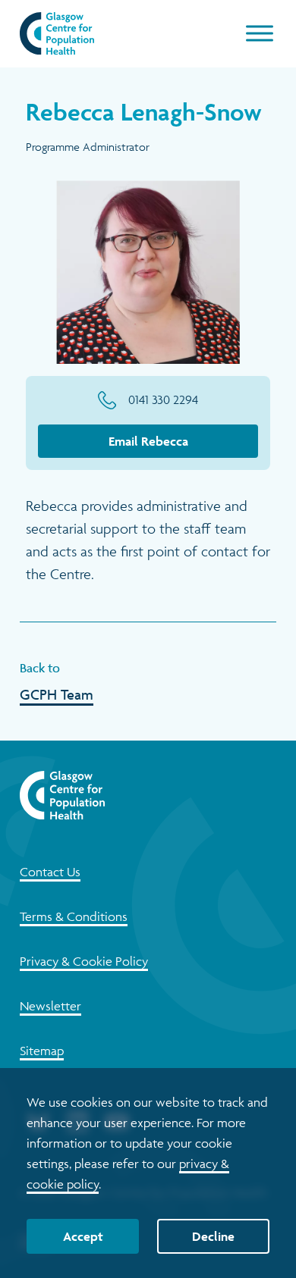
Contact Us (50, 871)
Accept (83, 1236)
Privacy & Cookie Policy (84, 961)
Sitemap (42, 1050)
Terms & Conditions (74, 916)
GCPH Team (56, 694)
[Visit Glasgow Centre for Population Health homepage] (57, 33)
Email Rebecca (148, 441)
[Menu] (259, 33)
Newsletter (50, 1005)
